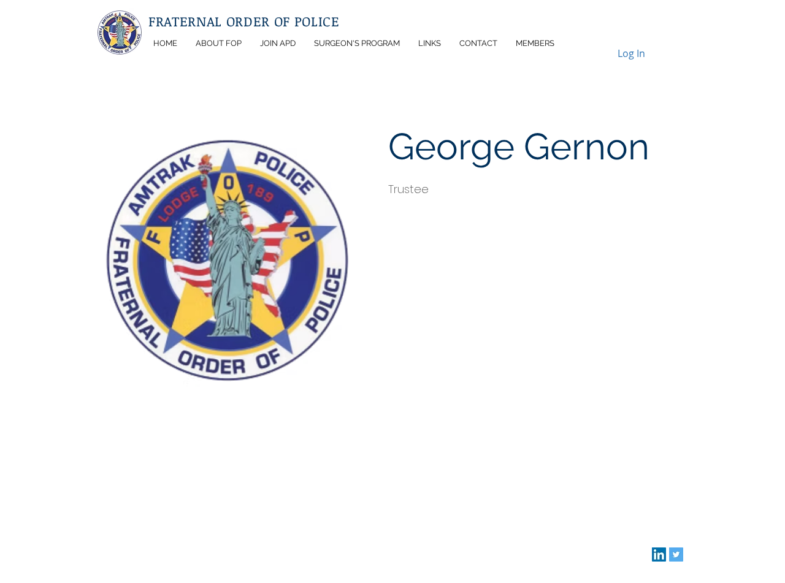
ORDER (250, 21)
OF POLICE (307, 21)
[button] (218, 43)
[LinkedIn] (659, 554)
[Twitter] (676, 554)
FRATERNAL (187, 21)
